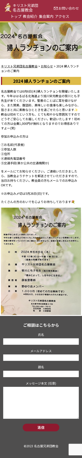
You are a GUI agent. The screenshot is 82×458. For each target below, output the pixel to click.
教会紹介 (30, 16)
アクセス (62, 16)
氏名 (41, 334)
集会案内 (46, 16)
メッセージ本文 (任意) (41, 383)
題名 (41, 367)
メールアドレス (41, 351)
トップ (15, 16)
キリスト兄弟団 (25, 7)
